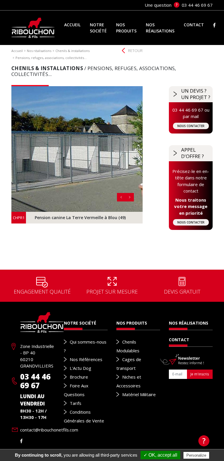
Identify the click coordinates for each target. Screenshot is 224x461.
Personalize (196, 455)
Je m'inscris (199, 374)
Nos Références (86, 359)
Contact (179, 339)
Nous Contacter (190, 126)
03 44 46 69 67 (35, 381)
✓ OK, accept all (160, 455)
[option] (77, 154)
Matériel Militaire (139, 394)
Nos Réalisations (188, 323)
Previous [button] (121, 197)
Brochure (79, 377)
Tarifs (75, 403)
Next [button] (129, 197)
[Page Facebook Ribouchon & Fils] (21, 441)
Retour (135, 50)
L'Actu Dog (80, 368)
